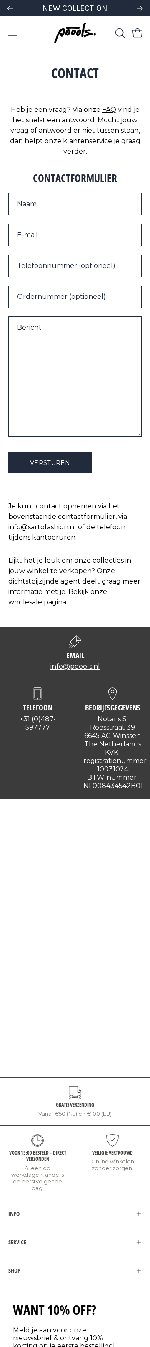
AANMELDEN (39, 710)
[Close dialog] (139, 637)
